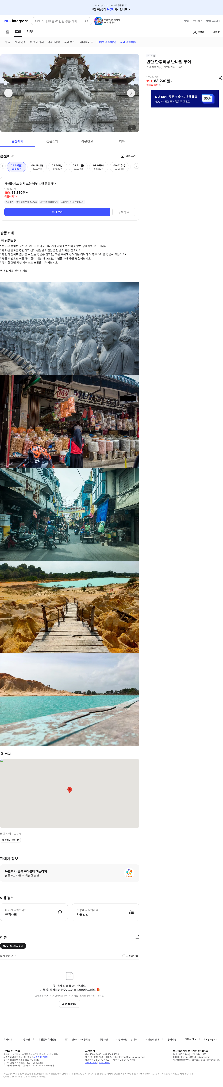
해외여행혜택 (107, 42)
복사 (18, 833)
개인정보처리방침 (47, 1039)
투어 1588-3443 (93, 1054)
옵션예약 (17, 141)
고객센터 (189, 1039)
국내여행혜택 (128, 42)
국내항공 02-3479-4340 (123, 1059)
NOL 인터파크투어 (13, 945)
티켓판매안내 (152, 1039)
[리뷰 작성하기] (137, 937)
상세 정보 (123, 212)
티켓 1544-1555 (111, 1054)
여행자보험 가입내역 (126, 1039)
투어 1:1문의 (91, 1062)
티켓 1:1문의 (104, 1062)
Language (209, 1039)
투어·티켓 (54, 42)
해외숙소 (20, 42)
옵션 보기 (57, 212)
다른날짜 (130, 156)
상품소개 (52, 141)
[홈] (7, 32)
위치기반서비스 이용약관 (77, 1039)
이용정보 (87, 141)
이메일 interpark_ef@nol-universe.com (191, 1057)
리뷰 (122, 141)
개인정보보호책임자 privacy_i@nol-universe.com (196, 1059)
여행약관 (103, 1039)
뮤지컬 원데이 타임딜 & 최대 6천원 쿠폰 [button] (58, 21)
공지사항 (171, 1039)
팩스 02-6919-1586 (94, 1057)
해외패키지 (37, 42)
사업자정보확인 (40, 1057)
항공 (7, 42)
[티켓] (30, 32)
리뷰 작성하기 (69, 1003)
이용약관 (25, 1039)
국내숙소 (69, 42)
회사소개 (8, 1039)
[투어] (18, 32)
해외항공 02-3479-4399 (97, 1059)
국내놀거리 (86, 42)
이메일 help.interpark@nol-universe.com (125, 1057)
